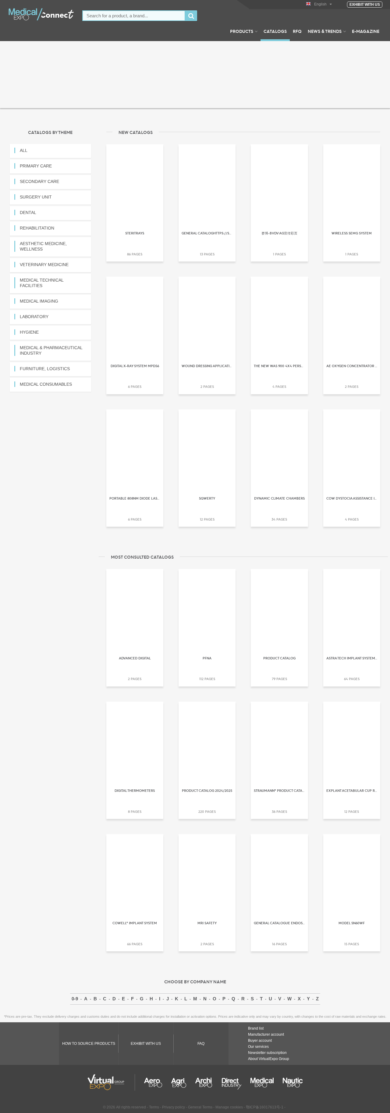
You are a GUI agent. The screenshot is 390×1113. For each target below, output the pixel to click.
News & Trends (325, 31)
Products (241, 31)
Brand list (256, 1028)
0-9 (75, 998)
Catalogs (275, 31)
